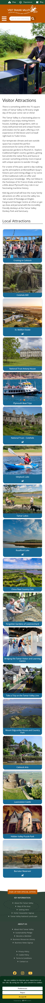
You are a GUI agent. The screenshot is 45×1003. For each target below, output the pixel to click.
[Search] (33, 18)
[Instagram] (22, 973)
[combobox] (20, 18)
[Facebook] (14, 973)
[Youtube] (30, 973)
